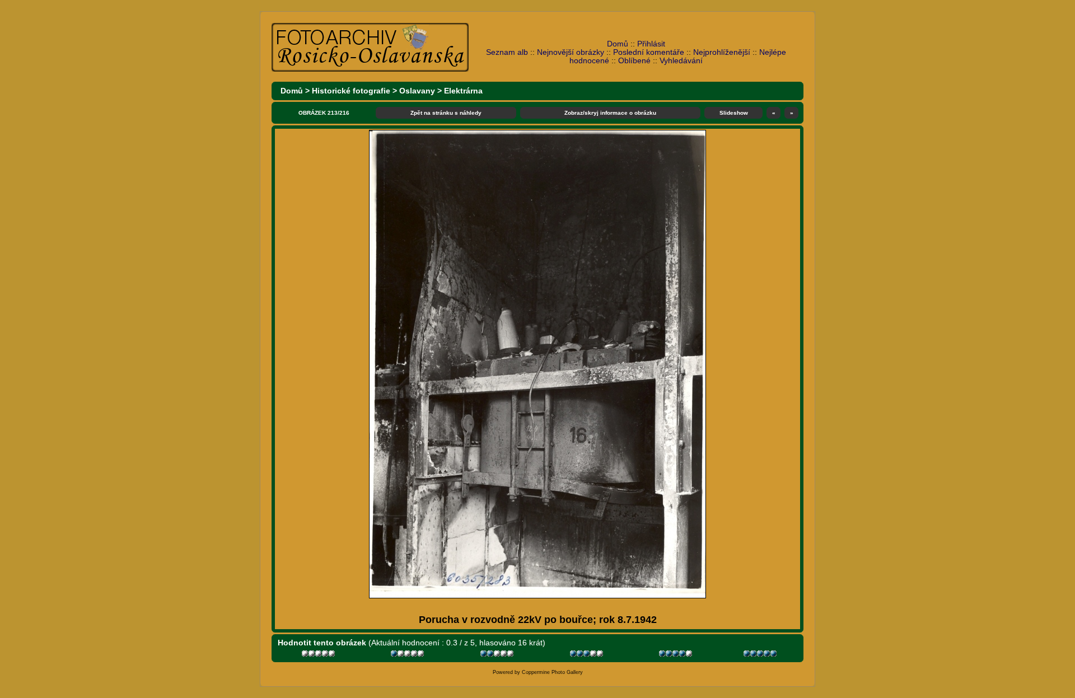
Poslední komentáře (648, 52)
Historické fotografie (351, 91)
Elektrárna (463, 91)
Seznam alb (507, 52)
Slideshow (733, 113)
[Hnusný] (319, 655)
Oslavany (417, 91)
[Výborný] (676, 655)
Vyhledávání (681, 61)
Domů (617, 44)
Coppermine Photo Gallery (552, 672)
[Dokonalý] (761, 655)
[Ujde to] (498, 655)
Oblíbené (634, 61)
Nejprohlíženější (721, 52)
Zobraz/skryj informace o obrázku (610, 113)
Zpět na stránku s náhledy (446, 113)
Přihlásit (651, 44)
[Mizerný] (408, 655)
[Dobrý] (587, 655)
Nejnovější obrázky (570, 52)
